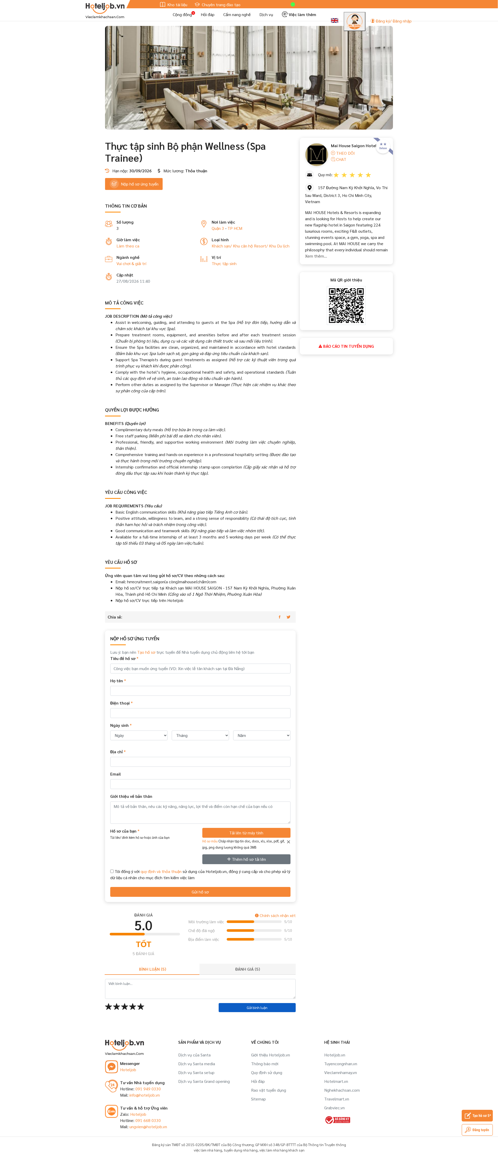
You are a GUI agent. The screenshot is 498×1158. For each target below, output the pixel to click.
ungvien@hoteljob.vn (148, 1126)
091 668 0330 (148, 1120)
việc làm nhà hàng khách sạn (282, 1150)
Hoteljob (128, 1069)
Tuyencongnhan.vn (340, 1063)
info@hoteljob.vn (144, 1095)
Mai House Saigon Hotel (354, 145)
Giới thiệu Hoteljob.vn (270, 1054)
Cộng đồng (182, 14)
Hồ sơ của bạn (140, 834)
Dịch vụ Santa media (196, 1063)
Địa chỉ (118, 751)
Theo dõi (345, 153)
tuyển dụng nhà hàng (241, 1150)
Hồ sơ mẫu (210, 841)
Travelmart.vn (336, 1099)
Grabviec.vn (334, 1107)
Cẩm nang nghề (237, 14)
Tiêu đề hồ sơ (124, 658)
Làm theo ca (127, 245)
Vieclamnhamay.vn (340, 1072)
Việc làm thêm (302, 14)
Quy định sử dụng (266, 1072)
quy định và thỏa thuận (161, 871)
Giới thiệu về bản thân (131, 796)
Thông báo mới (264, 1063)
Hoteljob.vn (334, 1054)
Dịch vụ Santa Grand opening (204, 1081)
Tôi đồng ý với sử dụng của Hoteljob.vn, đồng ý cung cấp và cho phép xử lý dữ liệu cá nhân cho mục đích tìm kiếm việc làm (200, 874)
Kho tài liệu (176, 4)
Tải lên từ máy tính (246, 832)
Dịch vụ (266, 14)
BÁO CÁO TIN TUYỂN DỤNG (348, 346)
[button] (239, 124)
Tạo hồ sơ (146, 652)
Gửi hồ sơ (200, 891)
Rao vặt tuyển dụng (268, 1090)
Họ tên (118, 680)
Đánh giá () (247, 969)
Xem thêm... (316, 256)
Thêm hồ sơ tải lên (248, 859)
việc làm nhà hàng (208, 1150)
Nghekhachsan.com (342, 1090)
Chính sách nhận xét (277, 915)
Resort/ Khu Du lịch (271, 245)
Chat (340, 159)
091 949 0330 (148, 1088)
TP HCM (234, 228)
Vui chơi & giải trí (131, 263)
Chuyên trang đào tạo (220, 4)
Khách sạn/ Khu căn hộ (233, 245)
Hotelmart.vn (336, 1081)
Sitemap (258, 1099)
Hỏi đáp (208, 14)
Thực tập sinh (224, 263)
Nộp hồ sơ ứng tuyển (139, 184)
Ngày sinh (121, 725)
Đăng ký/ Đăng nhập (393, 21)
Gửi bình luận (257, 1007)
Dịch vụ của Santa (194, 1054)
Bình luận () (152, 969)
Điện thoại (121, 703)
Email (115, 774)
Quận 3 (218, 228)
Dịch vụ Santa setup (196, 1072)
